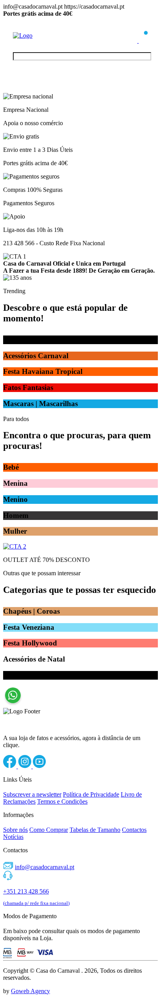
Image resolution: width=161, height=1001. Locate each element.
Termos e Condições (62, 801)
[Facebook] (10, 766)
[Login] (133, 40)
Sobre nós (15, 829)
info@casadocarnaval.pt (44, 867)
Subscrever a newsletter (32, 794)
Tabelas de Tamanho (95, 829)
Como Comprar (48, 829)
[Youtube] (39, 766)
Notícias (13, 836)
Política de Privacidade (91, 794)
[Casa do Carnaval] (44, 35)
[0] (143, 40)
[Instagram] (25, 766)
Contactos (134, 829)
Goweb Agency (30, 991)
